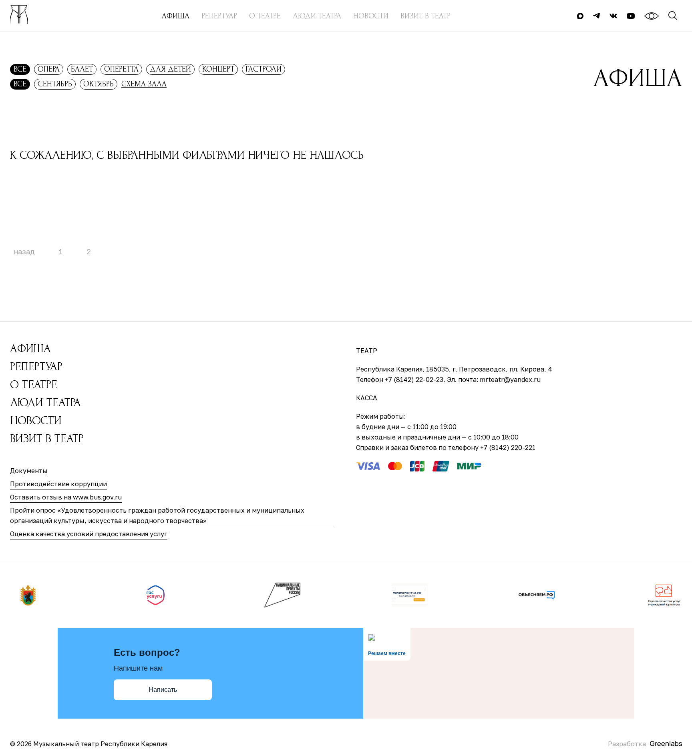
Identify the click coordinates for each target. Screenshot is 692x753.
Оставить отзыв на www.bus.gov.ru (66, 497)
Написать (163, 689)
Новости (36, 420)
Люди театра (45, 402)
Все (20, 69)
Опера (49, 69)
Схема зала (144, 84)
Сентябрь (55, 84)
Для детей (170, 69)
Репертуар (36, 366)
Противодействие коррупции (58, 484)
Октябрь (98, 84)
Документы (29, 471)
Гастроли (263, 69)
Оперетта (121, 69)
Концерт (218, 69)
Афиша (30, 348)
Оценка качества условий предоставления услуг (88, 534)
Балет (82, 69)
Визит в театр (47, 438)
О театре (33, 384)
